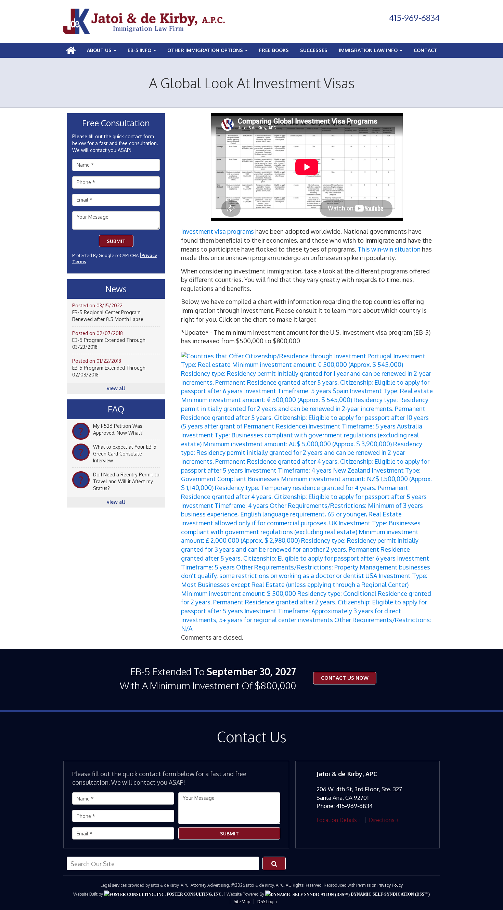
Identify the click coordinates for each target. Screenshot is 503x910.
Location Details (337, 820)
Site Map (242, 901)
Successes (313, 50)
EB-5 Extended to (208, 678)
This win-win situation (389, 249)
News (116, 289)
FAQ (116, 409)
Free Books (274, 50)
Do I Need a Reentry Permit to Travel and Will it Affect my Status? (126, 481)
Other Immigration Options (205, 50)
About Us (100, 50)
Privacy (149, 255)
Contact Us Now (345, 678)
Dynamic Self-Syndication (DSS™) (390, 894)
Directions (382, 820)
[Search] (274, 863)
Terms (79, 261)
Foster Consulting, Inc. (194, 894)
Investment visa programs (217, 231)
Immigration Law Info (369, 50)
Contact (425, 50)
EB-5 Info (140, 50)
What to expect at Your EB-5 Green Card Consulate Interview (124, 453)
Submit (116, 241)
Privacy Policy (390, 885)
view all (116, 388)
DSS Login (267, 901)
